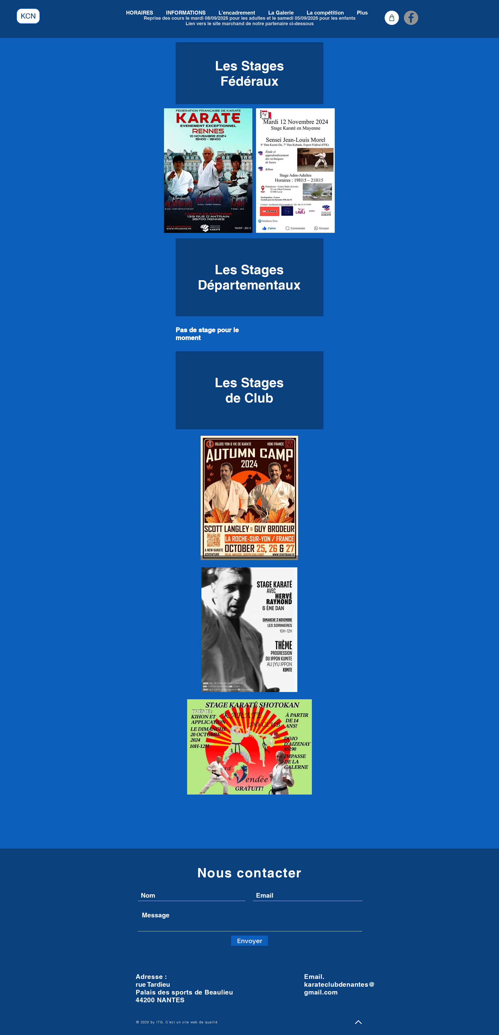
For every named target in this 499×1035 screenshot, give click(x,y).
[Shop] (392, 18)
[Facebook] (411, 18)
